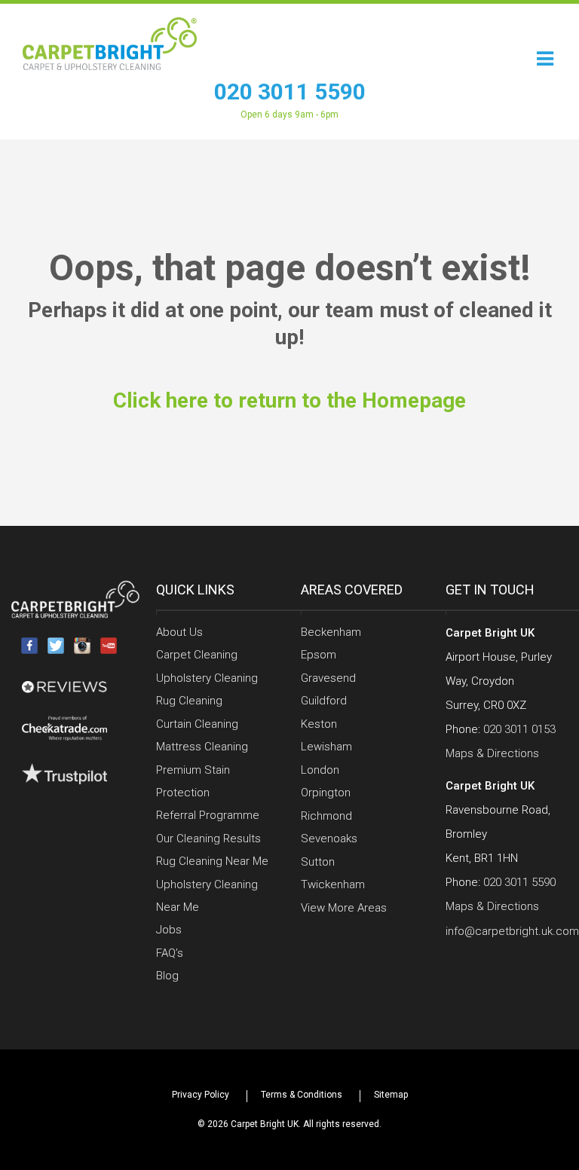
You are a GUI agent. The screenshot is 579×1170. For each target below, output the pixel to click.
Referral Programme (207, 815)
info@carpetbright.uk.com (512, 931)
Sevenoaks (329, 838)
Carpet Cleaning (196, 654)
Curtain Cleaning (197, 724)
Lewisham (326, 746)
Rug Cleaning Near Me (212, 861)
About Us (179, 632)
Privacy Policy (200, 1094)
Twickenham (333, 884)
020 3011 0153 (519, 729)
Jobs (169, 929)
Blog (167, 975)
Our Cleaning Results (208, 838)
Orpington (326, 792)
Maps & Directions (492, 753)
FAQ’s (169, 953)
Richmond (326, 816)
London (320, 770)
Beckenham (331, 632)
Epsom (318, 654)
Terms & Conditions (301, 1094)
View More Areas (344, 908)
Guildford (324, 700)
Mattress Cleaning (202, 746)
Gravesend (328, 678)
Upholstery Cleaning (207, 678)
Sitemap (391, 1094)
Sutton (318, 862)
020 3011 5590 (290, 91)
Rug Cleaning (189, 700)
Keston (319, 724)
